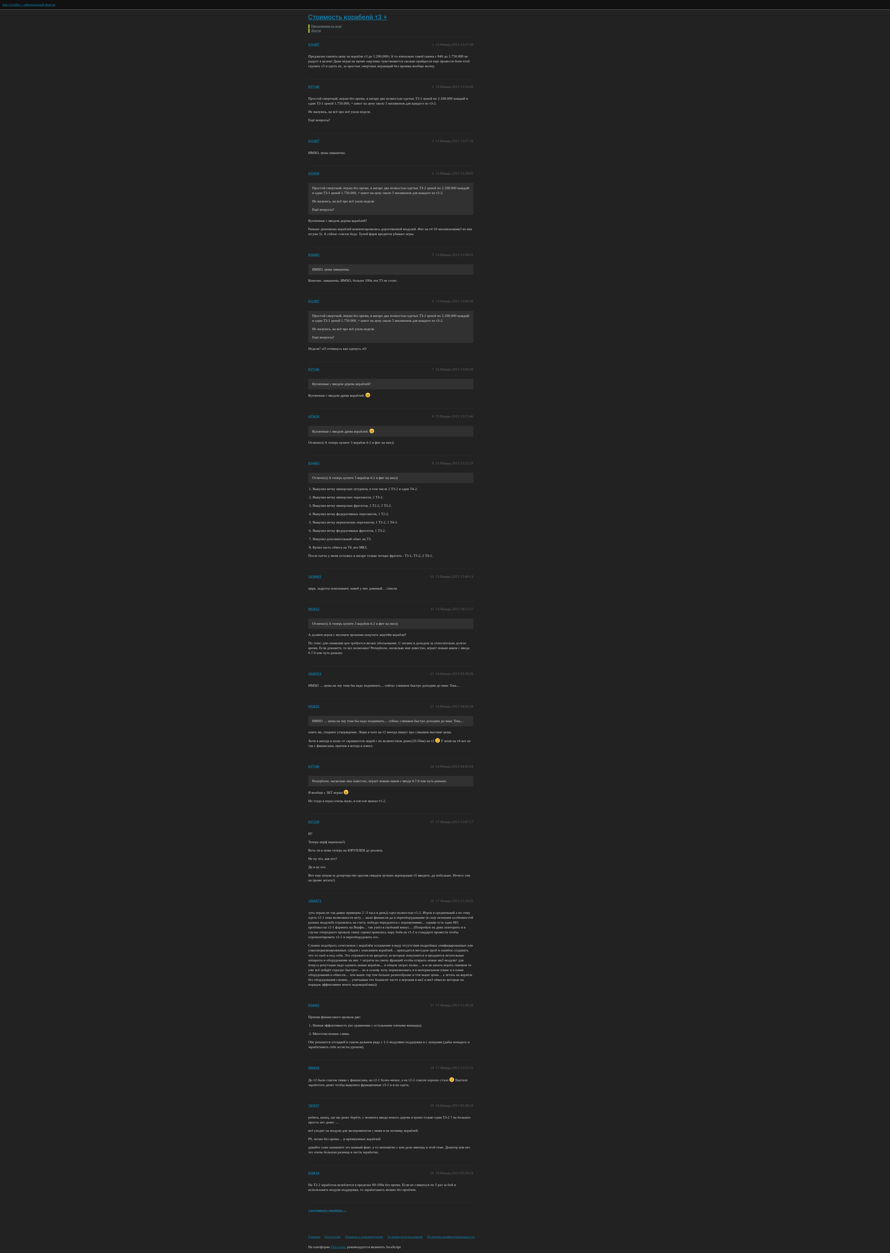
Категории (332, 1237)
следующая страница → (327, 1210)
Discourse (338, 1247)
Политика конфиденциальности (451, 1237)
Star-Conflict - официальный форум (28, 4)
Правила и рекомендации (364, 1237)
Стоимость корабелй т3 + (347, 17)
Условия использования (405, 1237)
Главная (314, 1237)
